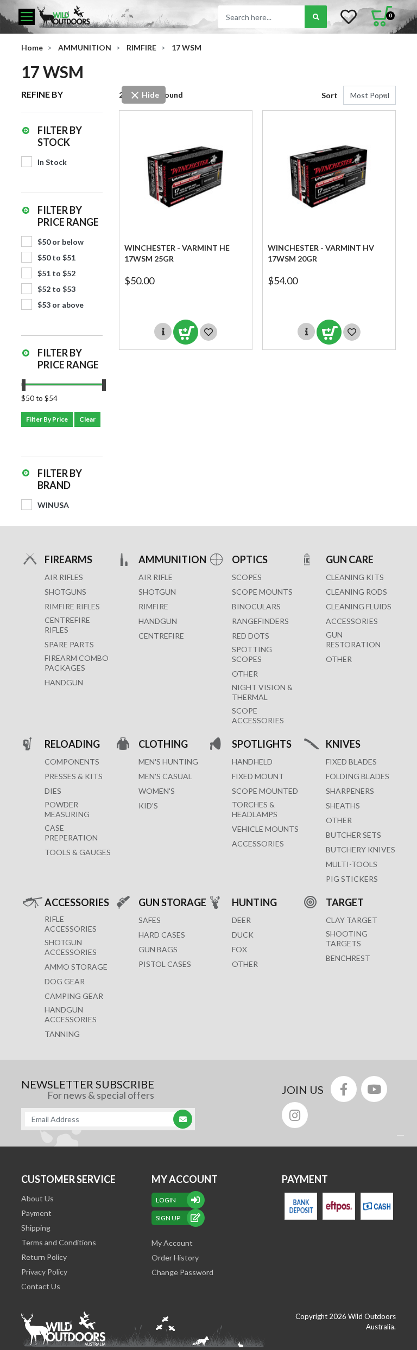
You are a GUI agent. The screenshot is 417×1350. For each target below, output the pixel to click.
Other (339, 820)
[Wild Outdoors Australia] (113, 16)
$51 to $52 (56, 273)
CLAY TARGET (351, 920)
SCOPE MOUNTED (265, 790)
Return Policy (44, 1257)
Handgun (64, 682)
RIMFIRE (153, 606)
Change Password (182, 1272)
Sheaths (343, 805)
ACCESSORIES (352, 621)
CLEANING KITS (355, 577)
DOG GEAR (65, 981)
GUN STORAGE (172, 902)
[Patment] (301, 1206)
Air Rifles (64, 577)
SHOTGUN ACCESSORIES (71, 947)
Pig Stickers (352, 878)
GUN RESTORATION (353, 639)
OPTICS (250, 559)
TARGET (345, 902)
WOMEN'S (156, 790)
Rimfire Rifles (72, 606)
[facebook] (344, 1089)
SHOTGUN (157, 591)
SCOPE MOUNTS (262, 591)
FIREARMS (68, 559)
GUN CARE (350, 559)
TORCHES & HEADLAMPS (254, 809)
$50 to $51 (56, 257)
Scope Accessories (258, 715)
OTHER (245, 673)
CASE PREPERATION (71, 832)
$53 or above (60, 304)
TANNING (62, 1034)
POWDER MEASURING (67, 809)
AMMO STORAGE (76, 966)
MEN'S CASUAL (165, 776)
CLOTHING (163, 744)
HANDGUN (157, 621)
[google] (374, 1089)
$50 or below (60, 241)
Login (166, 1200)
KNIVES (343, 744)
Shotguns (65, 591)
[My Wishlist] (348, 16)
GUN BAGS (158, 949)
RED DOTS (250, 635)
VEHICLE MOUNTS (265, 828)
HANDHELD (252, 761)
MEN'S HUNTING (168, 761)
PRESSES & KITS (74, 776)
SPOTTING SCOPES (252, 654)
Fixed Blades (351, 761)
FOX (239, 949)
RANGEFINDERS (260, 621)
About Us (37, 1198)
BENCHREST (348, 958)
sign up (168, 1218)
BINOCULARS (256, 606)
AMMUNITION (172, 559)
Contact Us (40, 1286)
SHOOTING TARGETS (347, 938)
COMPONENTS (72, 761)
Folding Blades (357, 776)
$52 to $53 (56, 289)
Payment (36, 1213)
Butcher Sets (353, 834)
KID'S (148, 805)
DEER (241, 920)
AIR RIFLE (155, 577)
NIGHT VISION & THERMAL (262, 692)
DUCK (243, 934)
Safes (149, 920)
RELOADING (72, 744)
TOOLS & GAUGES (78, 852)
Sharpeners (350, 790)
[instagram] (295, 1115)
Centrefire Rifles (67, 624)
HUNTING (254, 902)
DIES (53, 790)
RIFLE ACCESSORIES (71, 923)
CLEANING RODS (356, 591)
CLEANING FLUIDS (358, 606)
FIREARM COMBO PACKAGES (77, 662)
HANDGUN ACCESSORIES (71, 1014)
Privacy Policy (44, 1271)
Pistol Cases (164, 964)
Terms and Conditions (58, 1242)
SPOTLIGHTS (262, 744)
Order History (175, 1257)
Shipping (35, 1227)
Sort (329, 95)
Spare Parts (69, 644)
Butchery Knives (360, 849)
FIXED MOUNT (258, 776)
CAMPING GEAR (74, 996)
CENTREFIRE (161, 635)
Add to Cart (185, 332)
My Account (172, 1242)
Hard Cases (161, 934)
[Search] (316, 16)
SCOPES (247, 577)
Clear (87, 419)
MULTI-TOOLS (351, 864)
